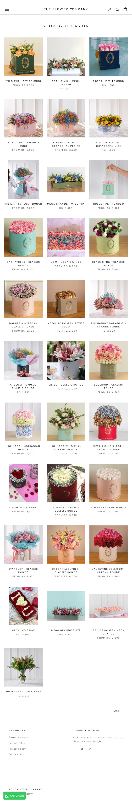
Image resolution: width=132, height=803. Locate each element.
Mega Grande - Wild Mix (66, 204)
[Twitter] (82, 749)
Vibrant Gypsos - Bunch (23, 204)
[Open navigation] (7, 9)
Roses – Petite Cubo (108, 81)
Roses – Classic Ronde (108, 507)
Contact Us (15, 754)
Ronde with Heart (23, 507)
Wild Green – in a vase (23, 691)
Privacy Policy (17, 748)
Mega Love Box (23, 630)
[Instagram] (90, 749)
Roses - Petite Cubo (108, 204)
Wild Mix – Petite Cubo (23, 81)
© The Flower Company (25, 789)
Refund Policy (17, 743)
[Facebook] (74, 749)
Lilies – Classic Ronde (66, 384)
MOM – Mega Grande (66, 262)
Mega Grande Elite (66, 630)
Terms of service (18, 737)
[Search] (117, 9)
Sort (118, 711)
